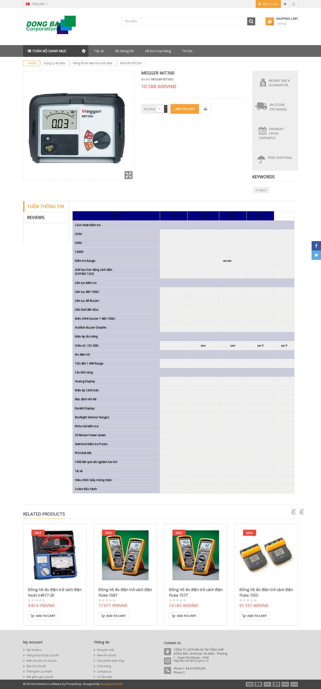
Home (32, 63)
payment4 (277, 684)
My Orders (34, 650)
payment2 (258, 684)
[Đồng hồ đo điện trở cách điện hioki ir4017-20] (55, 555)
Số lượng (149, 109)
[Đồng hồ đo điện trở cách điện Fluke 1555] (266, 555)
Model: (145, 79)
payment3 (267, 684)
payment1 (249, 684)
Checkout (293, 4)
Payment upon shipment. (271, 133)
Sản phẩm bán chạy (110, 660)
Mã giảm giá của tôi (39, 677)
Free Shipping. (280, 157)
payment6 (294, 684)
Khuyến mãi (105, 650)
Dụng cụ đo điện (54, 63)
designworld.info (111, 684)
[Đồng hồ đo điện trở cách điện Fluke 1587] (125, 555)
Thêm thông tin (45, 206)
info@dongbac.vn (197, 661)
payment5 (285, 684)
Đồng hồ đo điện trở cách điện (92, 63)
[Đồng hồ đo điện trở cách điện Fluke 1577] (196, 555)
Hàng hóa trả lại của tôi (42, 655)
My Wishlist (285, 4)
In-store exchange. (278, 106)
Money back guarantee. (279, 82)
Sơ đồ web (104, 677)
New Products (106, 655)
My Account (270, 4)
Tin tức (187, 51)
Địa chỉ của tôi (36, 666)
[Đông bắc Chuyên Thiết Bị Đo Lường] (52, 26)
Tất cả (99, 51)
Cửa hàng (103, 666)
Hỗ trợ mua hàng (158, 51)
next (301, 511)
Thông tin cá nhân (39, 671)
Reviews (35, 217)
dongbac (261, 190)
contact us (104, 671)
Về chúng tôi (124, 51)
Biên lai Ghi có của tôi (41, 660)
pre (293, 511)
